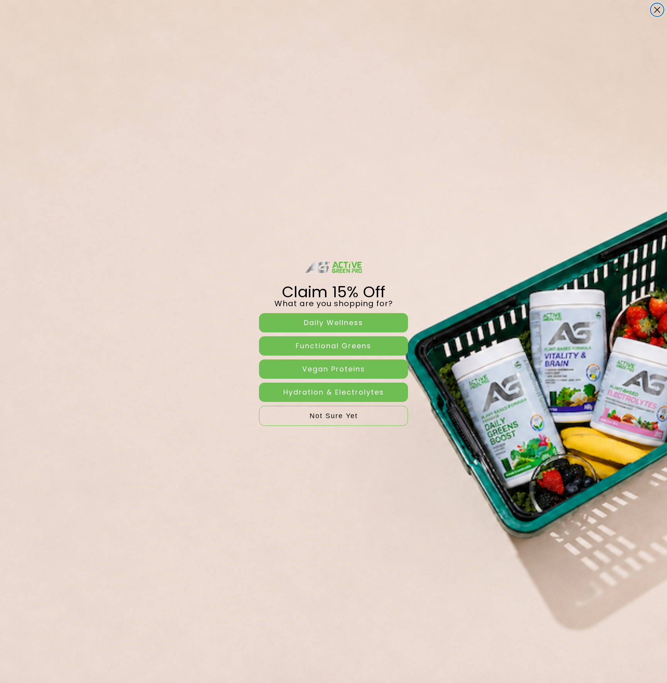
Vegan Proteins (333, 369)
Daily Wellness (333, 322)
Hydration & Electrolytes (333, 392)
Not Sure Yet (334, 416)
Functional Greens (333, 346)
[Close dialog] (657, 10)
